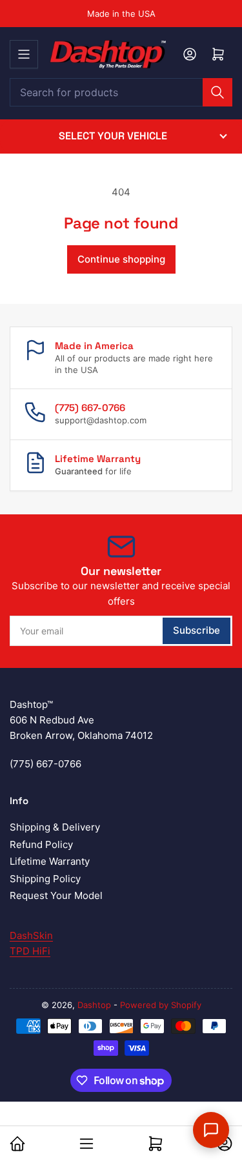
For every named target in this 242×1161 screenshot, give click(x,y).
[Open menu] (24, 54)
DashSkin (31, 935)
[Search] (217, 92)
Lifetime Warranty (50, 861)
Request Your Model (56, 895)
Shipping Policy (45, 879)
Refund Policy (41, 844)
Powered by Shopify (160, 1005)
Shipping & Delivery (55, 827)
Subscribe (196, 630)
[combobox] (121, 92)
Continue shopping (121, 259)
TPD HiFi (30, 951)
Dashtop (94, 1005)
